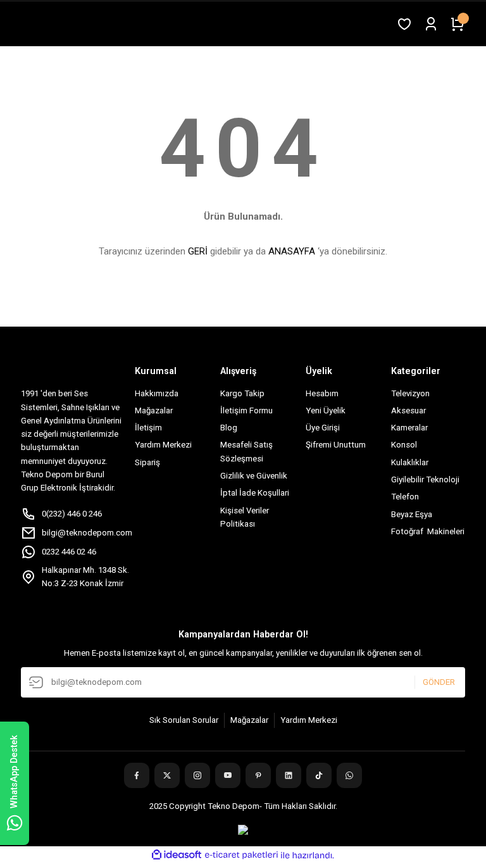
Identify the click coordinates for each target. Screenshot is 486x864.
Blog (228, 427)
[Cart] (457, 24)
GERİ (198, 251)
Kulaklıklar (409, 462)
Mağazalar (154, 410)
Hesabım (322, 393)
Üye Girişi (323, 427)
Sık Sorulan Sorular (183, 720)
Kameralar (409, 427)
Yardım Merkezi (163, 444)
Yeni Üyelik (326, 410)
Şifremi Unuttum (336, 444)
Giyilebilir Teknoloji (425, 479)
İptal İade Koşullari (254, 493)
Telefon (405, 496)
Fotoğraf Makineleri (427, 531)
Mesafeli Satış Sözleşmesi (246, 451)
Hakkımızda (156, 393)
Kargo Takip (242, 393)
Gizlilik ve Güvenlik (253, 475)
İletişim (148, 427)
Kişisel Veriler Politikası (244, 517)
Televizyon (410, 393)
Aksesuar (408, 410)
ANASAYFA (291, 251)
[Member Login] (431, 24)
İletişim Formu (246, 410)
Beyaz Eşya (411, 514)
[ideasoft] (176, 855)
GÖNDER (439, 682)
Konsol (404, 444)
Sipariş (147, 462)
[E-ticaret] (241, 855)
